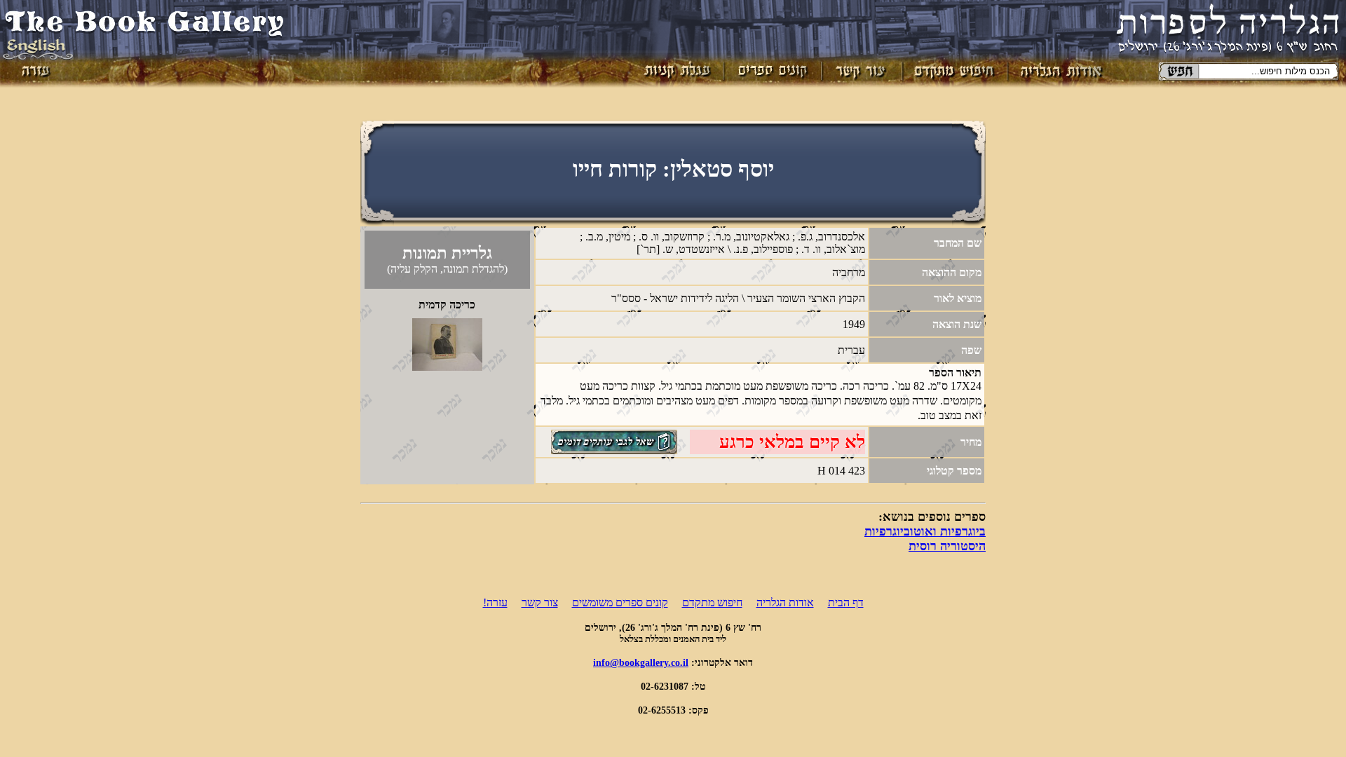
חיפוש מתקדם (712, 602)
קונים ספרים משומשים (620, 602)
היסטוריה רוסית (947, 546)
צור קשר (540, 602)
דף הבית (846, 602)
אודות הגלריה (785, 602)
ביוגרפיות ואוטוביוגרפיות (925, 531)
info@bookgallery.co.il (640, 662)
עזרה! (495, 602)
